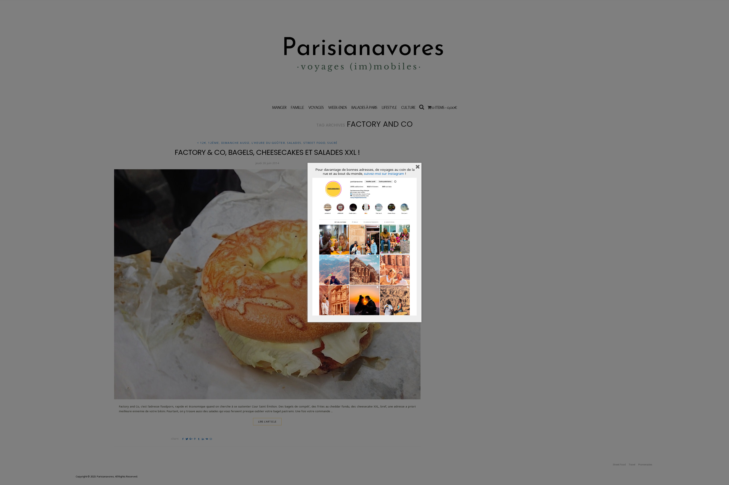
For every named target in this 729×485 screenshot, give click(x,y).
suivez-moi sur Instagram (384, 173)
